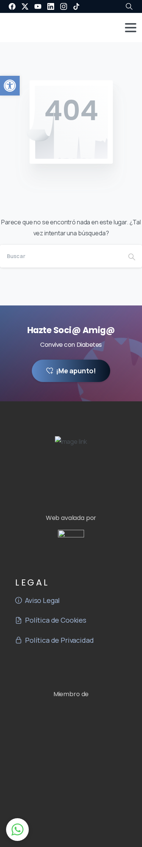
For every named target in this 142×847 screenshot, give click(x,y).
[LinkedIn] (50, 6)
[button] (10, 86)
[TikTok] (76, 6)
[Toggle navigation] (130, 27)
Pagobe (91, 840)
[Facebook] (12, 6)
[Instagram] (63, 6)
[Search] (132, 256)
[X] (25, 6)
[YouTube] (37, 6)
